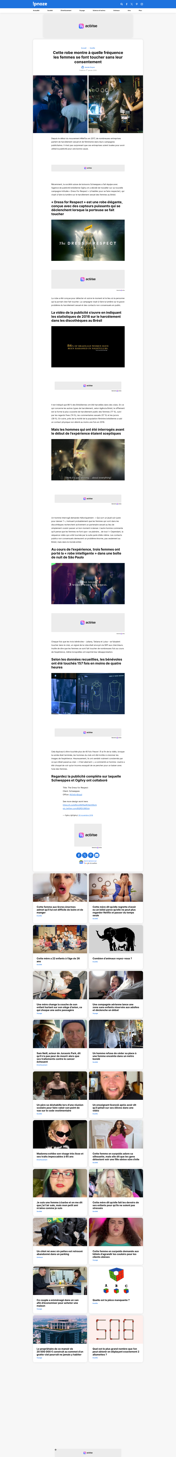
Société (50, 10)
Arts (129, 10)
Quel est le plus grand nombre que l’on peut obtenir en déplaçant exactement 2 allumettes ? (116, 1351)
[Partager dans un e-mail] (96, 855)
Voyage (82, 10)
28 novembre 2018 (85, 815)
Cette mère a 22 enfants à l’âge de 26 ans (58, 960)
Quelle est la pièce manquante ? (111, 1300)
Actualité (36, 10)
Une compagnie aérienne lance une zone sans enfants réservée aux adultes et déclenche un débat (116, 1007)
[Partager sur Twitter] (85, 855)
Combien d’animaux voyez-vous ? (112, 958)
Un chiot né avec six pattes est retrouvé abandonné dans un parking (60, 1253)
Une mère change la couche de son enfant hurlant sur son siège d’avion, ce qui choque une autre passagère (59, 1007)
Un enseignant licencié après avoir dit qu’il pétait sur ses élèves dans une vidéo (114, 1107)
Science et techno (99, 10)
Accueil (83, 48)
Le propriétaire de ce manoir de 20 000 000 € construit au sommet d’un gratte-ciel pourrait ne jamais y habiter (60, 1351)
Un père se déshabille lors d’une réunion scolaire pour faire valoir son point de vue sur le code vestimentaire (60, 1107)
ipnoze (40, 4)
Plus (140, 10)
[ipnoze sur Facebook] (126, 4)
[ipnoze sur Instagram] (142, 4)
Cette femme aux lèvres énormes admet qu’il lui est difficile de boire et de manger (60, 909)
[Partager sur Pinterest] (91, 855)
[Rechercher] (121, 4)
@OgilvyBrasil (75, 794)
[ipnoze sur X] (131, 4)
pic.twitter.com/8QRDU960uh (76, 808)
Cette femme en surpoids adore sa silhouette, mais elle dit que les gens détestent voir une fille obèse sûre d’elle (116, 1156)
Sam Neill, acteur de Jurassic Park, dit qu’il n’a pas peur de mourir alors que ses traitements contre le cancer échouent (59, 1057)
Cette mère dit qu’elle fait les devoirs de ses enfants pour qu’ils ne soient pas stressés (116, 1205)
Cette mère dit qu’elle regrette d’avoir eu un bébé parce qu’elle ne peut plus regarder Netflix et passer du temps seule (114, 911)
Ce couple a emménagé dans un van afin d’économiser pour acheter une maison (58, 1303)
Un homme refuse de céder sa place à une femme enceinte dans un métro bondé (114, 1056)
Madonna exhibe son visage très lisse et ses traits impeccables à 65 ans (60, 1155)
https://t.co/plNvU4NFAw (74, 805)
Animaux (116, 10)
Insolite (92, 48)
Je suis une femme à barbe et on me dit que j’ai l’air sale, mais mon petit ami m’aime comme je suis (59, 1205)
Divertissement (66, 10)
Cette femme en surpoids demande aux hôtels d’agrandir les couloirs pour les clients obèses (116, 1254)
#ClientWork (91, 805)
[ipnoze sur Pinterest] (136, 4)
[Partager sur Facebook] (79, 855)
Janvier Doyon (90, 67)
